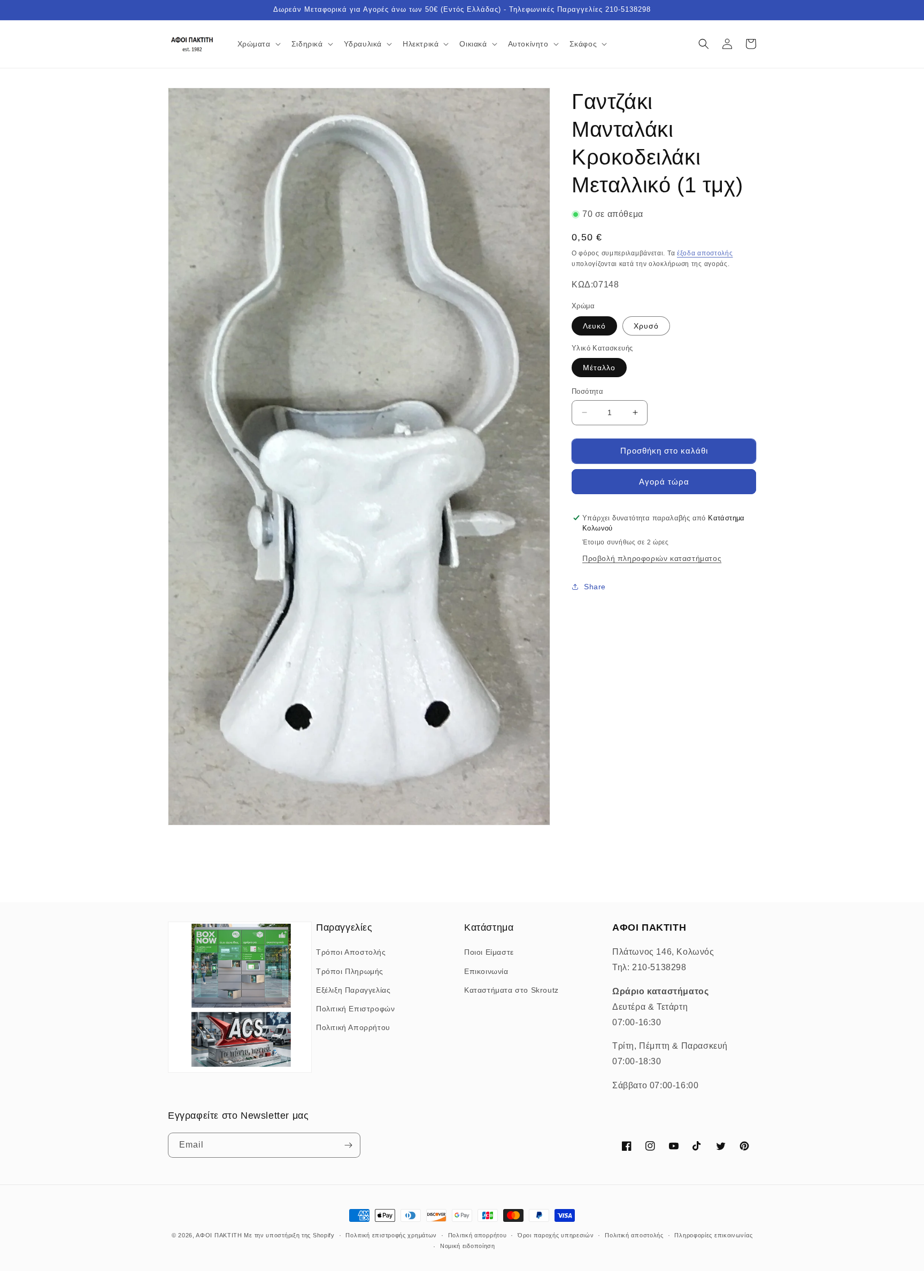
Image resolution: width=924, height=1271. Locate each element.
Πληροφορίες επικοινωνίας (713, 1235)
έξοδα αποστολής (705, 253)
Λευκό (594, 326)
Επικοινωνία (486, 971)
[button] (258, 44)
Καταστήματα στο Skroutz (511, 990)
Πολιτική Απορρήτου (353, 1027)
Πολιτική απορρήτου (477, 1235)
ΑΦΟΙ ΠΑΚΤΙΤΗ (219, 1235)
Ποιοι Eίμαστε (489, 952)
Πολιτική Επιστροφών (355, 1008)
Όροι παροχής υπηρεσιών (556, 1235)
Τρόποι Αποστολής (351, 952)
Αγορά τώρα (664, 481)
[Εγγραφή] (348, 1145)
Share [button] (595, 586)
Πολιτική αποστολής (634, 1235)
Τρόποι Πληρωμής (349, 971)
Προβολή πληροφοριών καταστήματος (651, 558)
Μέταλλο (599, 367)
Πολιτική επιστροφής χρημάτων (391, 1235)
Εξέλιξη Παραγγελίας (353, 990)
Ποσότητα (587, 391)
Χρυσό (646, 326)
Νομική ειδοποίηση (467, 1246)
